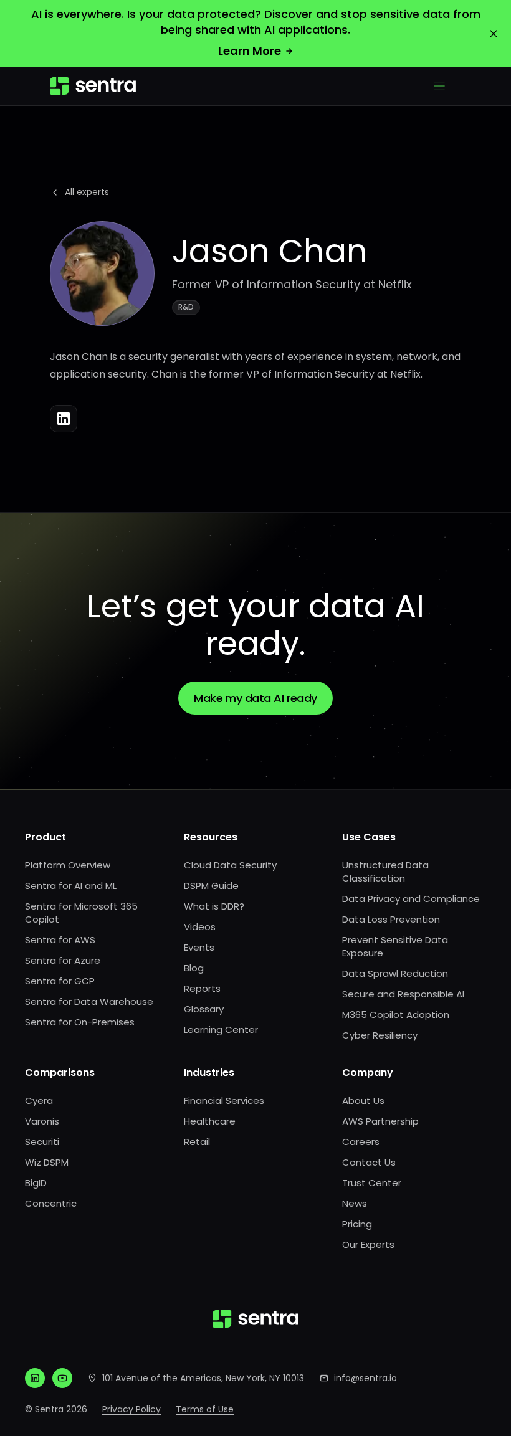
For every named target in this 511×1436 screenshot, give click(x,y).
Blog (194, 967)
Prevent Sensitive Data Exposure (395, 946)
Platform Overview (67, 865)
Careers (361, 1141)
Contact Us (369, 1162)
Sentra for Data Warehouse (89, 1001)
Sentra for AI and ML (71, 885)
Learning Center (221, 1029)
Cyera (39, 1100)
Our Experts (368, 1244)
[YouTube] (62, 1378)
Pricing (357, 1223)
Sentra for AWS (60, 939)
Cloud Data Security (230, 865)
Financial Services (224, 1100)
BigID (36, 1182)
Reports (202, 988)
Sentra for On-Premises (80, 1022)
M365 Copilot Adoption (395, 1014)
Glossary (204, 1008)
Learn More (249, 51)
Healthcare (210, 1121)
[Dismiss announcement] (493, 33)
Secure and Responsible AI (403, 994)
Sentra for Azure (62, 960)
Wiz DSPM (47, 1162)
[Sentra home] (93, 86)
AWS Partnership (380, 1121)
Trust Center (371, 1182)
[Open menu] (439, 86)
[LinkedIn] (63, 418)
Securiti (42, 1141)
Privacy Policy (131, 1409)
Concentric (51, 1203)
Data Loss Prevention (391, 919)
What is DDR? (214, 906)
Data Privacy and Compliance (411, 898)
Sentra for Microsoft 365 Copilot (81, 913)
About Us (363, 1100)
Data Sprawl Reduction (395, 973)
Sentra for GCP (60, 980)
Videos (200, 926)
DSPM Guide (211, 885)
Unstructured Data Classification (385, 871)
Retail (197, 1141)
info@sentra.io (365, 1378)
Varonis (42, 1121)
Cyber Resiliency (380, 1035)
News (354, 1203)
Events (199, 947)
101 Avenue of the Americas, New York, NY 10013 (203, 1378)
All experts (87, 192)
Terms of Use (205, 1409)
